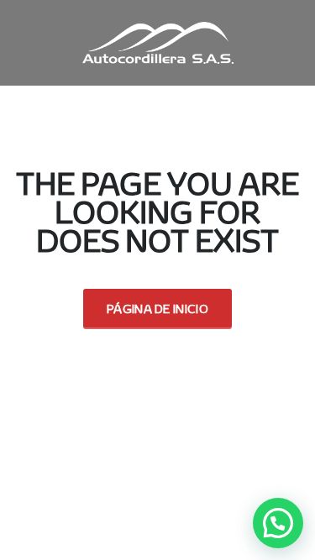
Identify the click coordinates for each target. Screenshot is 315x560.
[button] (278, 523)
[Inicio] (158, 42)
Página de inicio (157, 309)
